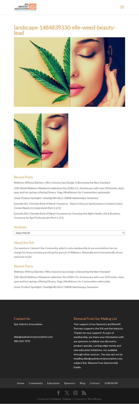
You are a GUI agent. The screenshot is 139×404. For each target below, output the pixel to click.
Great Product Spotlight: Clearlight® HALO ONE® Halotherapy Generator (56, 197)
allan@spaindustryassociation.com (33, 336)
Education (53, 383)
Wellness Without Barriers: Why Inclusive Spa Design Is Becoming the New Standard (62, 182)
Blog (82, 383)
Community (36, 383)
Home (20, 383)
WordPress (94, 398)
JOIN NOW (111, 383)
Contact (95, 383)
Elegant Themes (61, 398)
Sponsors (69, 383)
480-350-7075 (22, 341)
